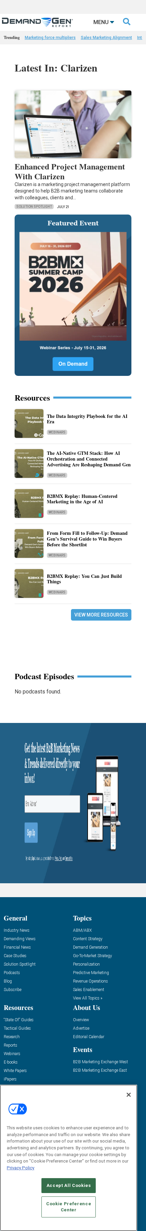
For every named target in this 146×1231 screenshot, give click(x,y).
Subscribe (12, 990)
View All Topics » (87, 998)
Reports (10, 1045)
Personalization (86, 964)
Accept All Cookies (69, 1185)
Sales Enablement (88, 990)
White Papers (15, 1071)
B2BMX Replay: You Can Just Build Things (84, 578)
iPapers (10, 1079)
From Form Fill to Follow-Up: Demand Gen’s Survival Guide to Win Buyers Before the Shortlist (87, 538)
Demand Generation (90, 947)
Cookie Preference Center (68, 1206)
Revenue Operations (90, 981)
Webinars (57, 432)
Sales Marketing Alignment (106, 37)
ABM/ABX (82, 930)
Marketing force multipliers (50, 37)
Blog (8, 981)
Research (12, 1037)
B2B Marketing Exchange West (100, 1062)
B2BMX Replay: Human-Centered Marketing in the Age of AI (82, 498)
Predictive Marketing (91, 973)
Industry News (17, 930)
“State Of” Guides (19, 1020)
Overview (81, 1020)
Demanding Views (20, 939)
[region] (68, 1158)
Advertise (81, 1028)
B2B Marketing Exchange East (100, 1070)
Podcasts (12, 973)
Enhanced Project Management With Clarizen (70, 171)
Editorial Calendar (88, 1037)
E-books (11, 1062)
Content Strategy (88, 939)
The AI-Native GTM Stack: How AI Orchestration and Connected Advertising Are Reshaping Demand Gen (89, 458)
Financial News (17, 947)
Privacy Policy (20, 1167)
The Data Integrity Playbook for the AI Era (87, 418)
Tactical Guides (17, 1028)
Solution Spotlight (34, 206)
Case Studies (15, 956)
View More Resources (101, 615)
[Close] (128, 1094)
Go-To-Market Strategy (92, 956)
